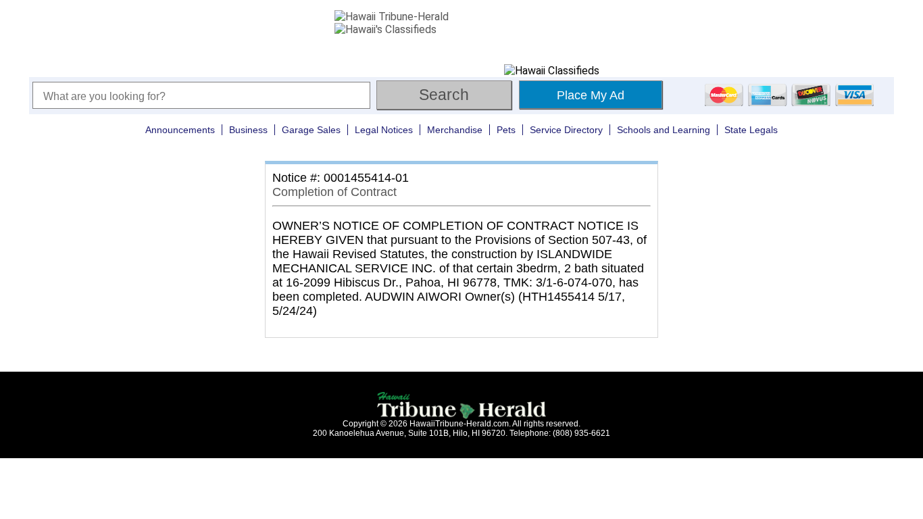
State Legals (751, 129)
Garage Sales (311, 129)
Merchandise (454, 129)
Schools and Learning (663, 129)
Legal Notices (384, 129)
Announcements (180, 129)
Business (248, 129)
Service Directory (566, 129)
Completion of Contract (334, 192)
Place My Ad (590, 95)
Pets (506, 129)
